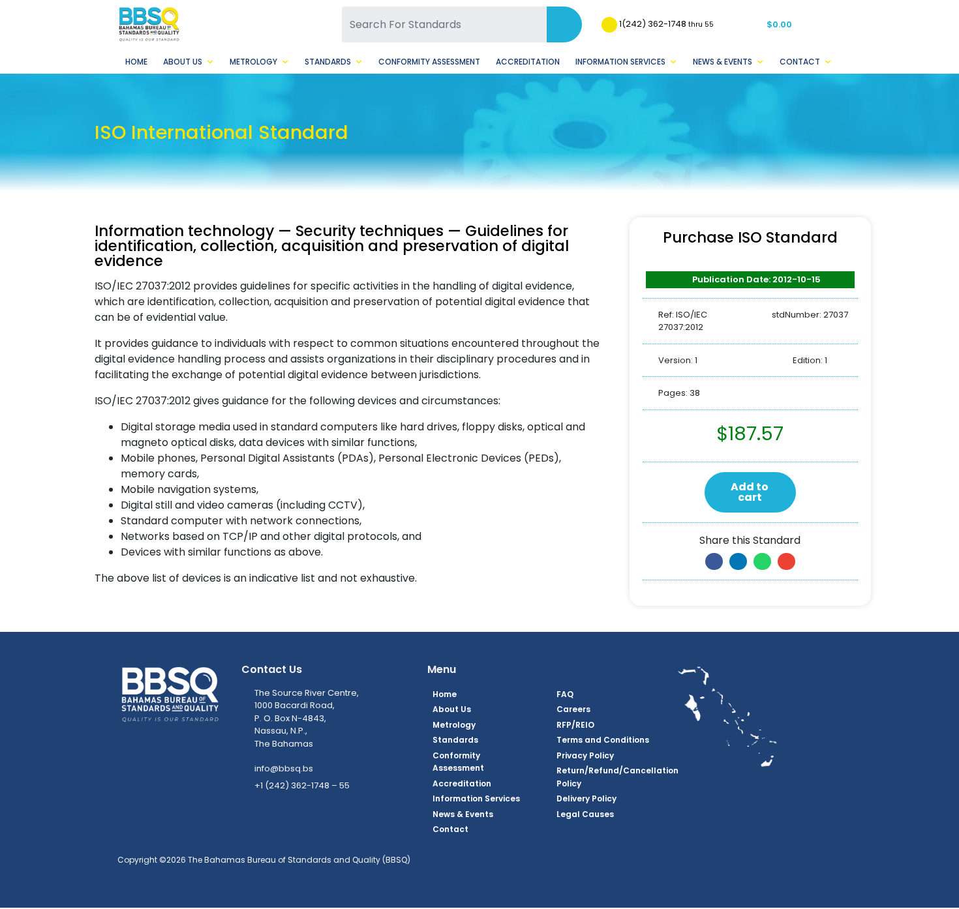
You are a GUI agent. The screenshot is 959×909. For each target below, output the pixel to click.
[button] (714, 561)
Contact (800, 61)
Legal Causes (585, 814)
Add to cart (750, 492)
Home (136, 61)
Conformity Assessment (429, 61)
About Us (182, 61)
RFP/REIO (575, 724)
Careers (573, 709)
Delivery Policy (586, 798)
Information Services (620, 61)
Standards (328, 61)
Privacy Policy (585, 755)
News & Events (722, 61)
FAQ (564, 694)
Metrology (253, 61)
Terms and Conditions (602, 739)
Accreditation (528, 61)
